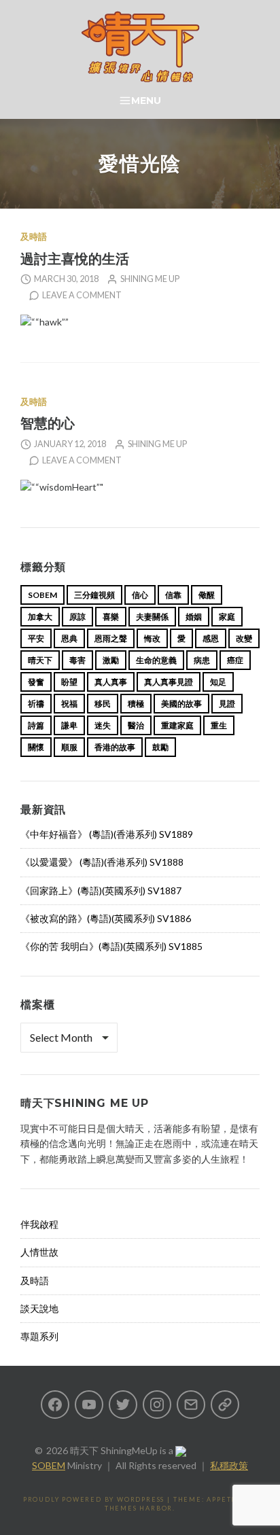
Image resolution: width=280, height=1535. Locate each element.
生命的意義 (156, 660)
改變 (244, 638)
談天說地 (39, 1308)
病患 (202, 660)
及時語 (33, 237)
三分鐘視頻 (94, 595)
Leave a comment (82, 295)
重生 (219, 725)
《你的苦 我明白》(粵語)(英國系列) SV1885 (111, 946)
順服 (69, 747)
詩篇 (36, 725)
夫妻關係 (152, 617)
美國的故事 (181, 704)
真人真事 (110, 682)
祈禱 (36, 704)
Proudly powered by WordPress (93, 1499)
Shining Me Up (149, 279)
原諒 (77, 617)
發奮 (36, 682)
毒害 (77, 660)
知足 (218, 682)
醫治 (136, 725)
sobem (42, 595)
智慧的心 (47, 422)
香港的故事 (114, 747)
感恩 (211, 638)
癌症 (235, 660)
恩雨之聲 (110, 638)
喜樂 (111, 617)
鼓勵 (160, 747)
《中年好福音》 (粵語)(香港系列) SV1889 (106, 834)
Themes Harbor (139, 1508)
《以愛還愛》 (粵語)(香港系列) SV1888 (101, 862)
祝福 (69, 704)
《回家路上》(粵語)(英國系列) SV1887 (100, 890)
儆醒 (206, 595)
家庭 (227, 617)
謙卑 (69, 725)
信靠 (173, 595)
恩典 (69, 638)
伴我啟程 (39, 1224)
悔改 (152, 638)
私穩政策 (229, 1465)
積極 (136, 704)
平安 (36, 638)
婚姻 (194, 617)
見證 (227, 704)
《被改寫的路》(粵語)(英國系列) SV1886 (105, 918)
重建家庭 (177, 725)
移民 (102, 704)
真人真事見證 (168, 682)
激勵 (111, 660)
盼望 (69, 682)
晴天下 (40, 660)
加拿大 (40, 617)
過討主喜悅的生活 (74, 258)
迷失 (102, 725)
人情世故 (39, 1252)
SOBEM (48, 1465)
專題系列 (39, 1336)
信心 (140, 595)
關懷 (36, 747)
